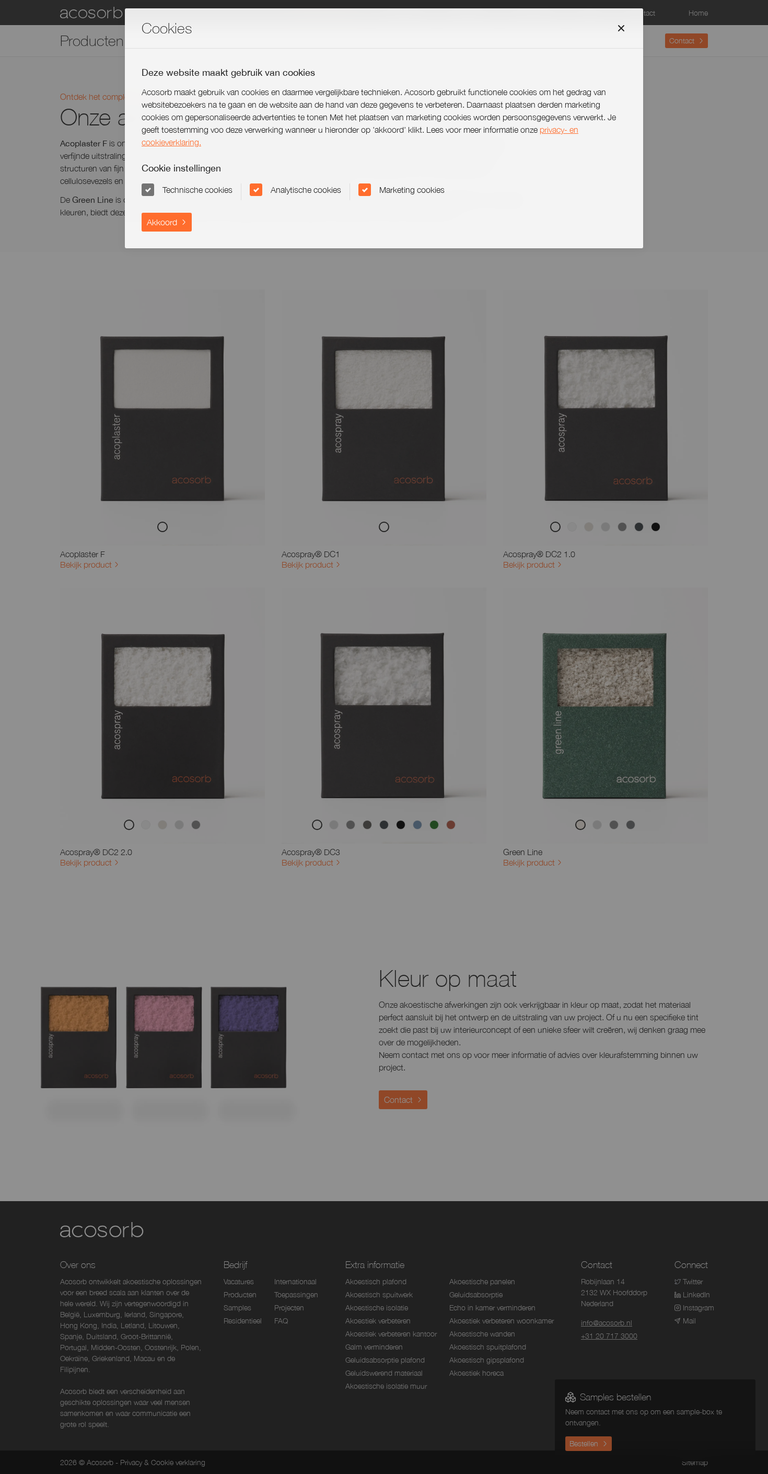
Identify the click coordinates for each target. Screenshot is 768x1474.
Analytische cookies (306, 189)
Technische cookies (197, 189)
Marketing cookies (412, 189)
